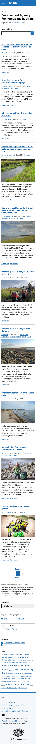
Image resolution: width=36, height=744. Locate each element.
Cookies (25, 711)
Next (17, 578)
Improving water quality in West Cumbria (15, 329)
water (26, 684)
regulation (14, 681)
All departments (7, 708)
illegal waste (5, 678)
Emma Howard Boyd (8, 155)
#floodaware (5, 654)
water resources (22, 688)
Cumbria (30, 660)
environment (8, 665)
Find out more (10, 596)
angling (18, 654)
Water (17, 88)
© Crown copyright (18, 739)
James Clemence (6, 399)
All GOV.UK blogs (8, 702)
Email (5, 618)
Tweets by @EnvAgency (9, 629)
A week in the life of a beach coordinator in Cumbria (14, 448)
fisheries (23, 669)
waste (8, 684)
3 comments (14, 200)
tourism (16, 218)
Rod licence (27, 681)
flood (4, 673)
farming (12, 670)
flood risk (19, 676)
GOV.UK (24, 705)
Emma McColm (6, 453)
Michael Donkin (6, 53)
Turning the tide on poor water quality (15, 507)
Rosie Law (4, 335)
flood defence (18, 673)
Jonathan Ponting (7, 216)
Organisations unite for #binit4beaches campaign (13, 81)
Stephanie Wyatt (6, 86)
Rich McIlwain (6, 512)
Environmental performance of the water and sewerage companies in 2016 (17, 149)
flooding (4, 676)
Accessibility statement (10, 711)
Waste (24, 336)
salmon (3, 685)
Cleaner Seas (26, 53)
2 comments (14, 264)
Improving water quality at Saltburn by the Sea (17, 272)
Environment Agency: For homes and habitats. (17, 17)
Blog (3, 12)
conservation (24, 660)
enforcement (17, 662)
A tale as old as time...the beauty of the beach (17, 114)
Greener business (15, 336)
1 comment (13, 105)
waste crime (17, 684)
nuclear (22, 678)
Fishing (30, 670)
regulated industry (6, 681)
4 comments (14, 498)
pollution (27, 678)
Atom (22, 618)
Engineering (24, 662)
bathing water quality (9, 657)
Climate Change (7, 660)
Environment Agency (18, 23)
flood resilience (11, 676)
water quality (12, 687)
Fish (16, 669)
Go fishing (26, 676)
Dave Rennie (5, 278)
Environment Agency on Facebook (15, 645)
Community (9, 218)
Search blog (6, 29)
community (17, 660)
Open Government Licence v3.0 (13, 721)
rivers (20, 681)
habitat (31, 676)
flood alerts (10, 673)
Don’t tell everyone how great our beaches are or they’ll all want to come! (16, 46)
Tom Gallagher (6, 119)
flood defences (27, 673)
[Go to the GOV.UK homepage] (9, 3)
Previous (18, 569)
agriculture (24, 335)
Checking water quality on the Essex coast (17, 394)
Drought (4, 662)
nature (18, 678)
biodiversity (24, 656)
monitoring (12, 678)
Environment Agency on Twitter (14, 643)
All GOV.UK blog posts (10, 705)
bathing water (25, 654)
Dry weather (10, 662)
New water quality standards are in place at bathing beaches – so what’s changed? (17, 210)
